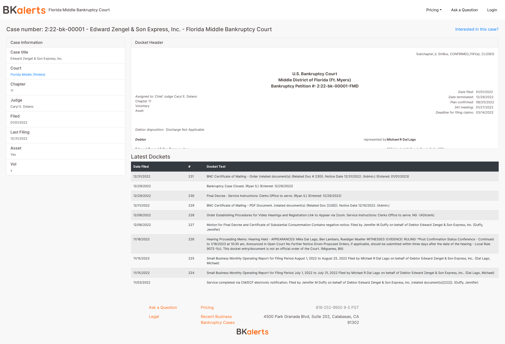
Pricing (207, 307)
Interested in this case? (476, 29)
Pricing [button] (432, 10)
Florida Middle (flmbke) (27, 74)
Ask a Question (464, 10)
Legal (154, 316)
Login (492, 10)
